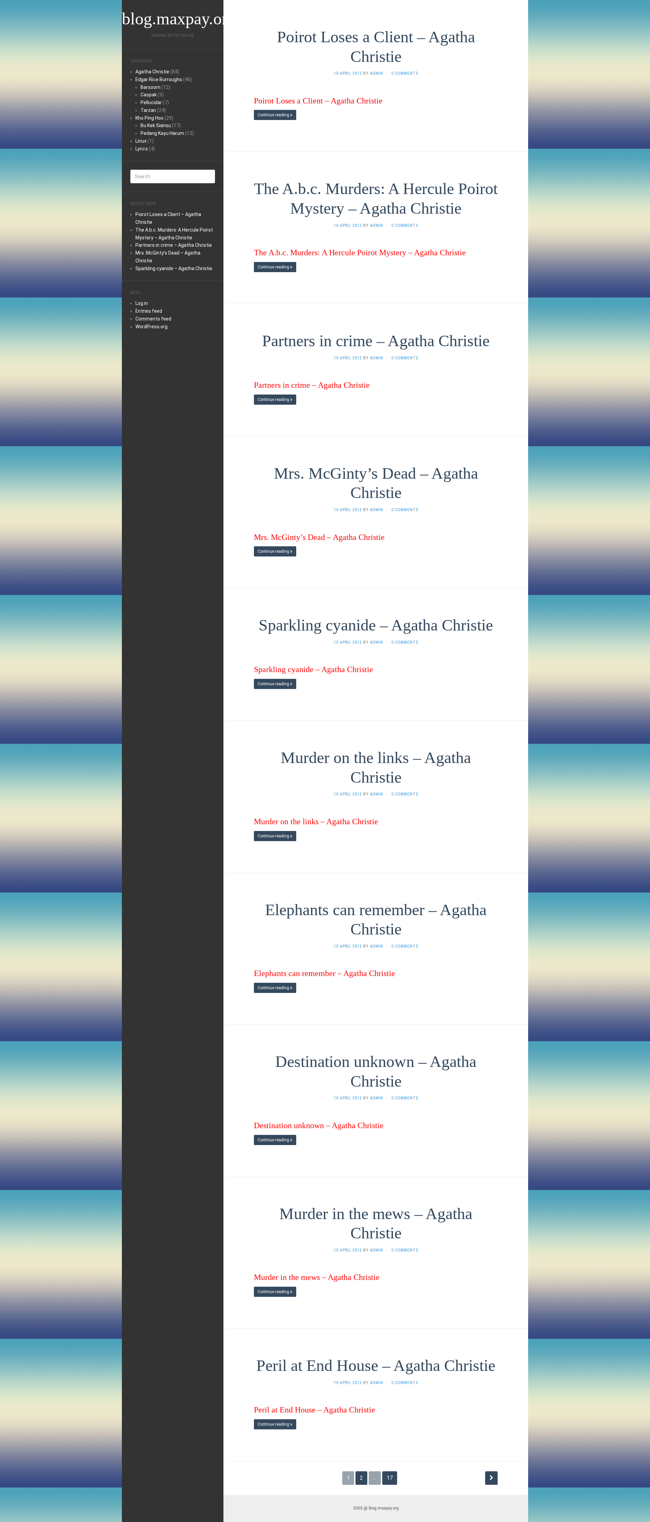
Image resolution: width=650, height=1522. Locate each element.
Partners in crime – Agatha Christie (173, 245)
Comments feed (153, 319)
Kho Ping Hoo (149, 118)
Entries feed (148, 311)
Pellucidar (151, 102)
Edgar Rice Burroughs (158, 79)
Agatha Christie (152, 71)
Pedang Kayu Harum (162, 133)
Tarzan (148, 110)
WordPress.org (151, 326)
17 (390, 1478)
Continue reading (274, 115)
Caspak (148, 94)
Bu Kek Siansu (155, 125)
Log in (141, 303)
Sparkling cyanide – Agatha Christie (173, 268)
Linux (141, 141)
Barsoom (150, 87)
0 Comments (404, 73)
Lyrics (141, 148)
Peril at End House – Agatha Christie (375, 1365)
